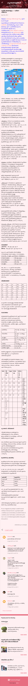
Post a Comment (7, 610)
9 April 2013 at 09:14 (12, 553)
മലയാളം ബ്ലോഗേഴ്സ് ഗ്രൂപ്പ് (14, 18)
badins (17, 683)
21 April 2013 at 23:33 (12, 596)
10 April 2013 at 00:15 (12, 568)
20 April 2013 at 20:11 (12, 587)
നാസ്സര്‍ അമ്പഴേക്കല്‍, (15, 43)
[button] (26, 11)
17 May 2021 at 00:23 (12, 607)
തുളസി (9, 557)
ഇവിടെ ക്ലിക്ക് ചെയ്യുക (16, 30)
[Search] (26, 3)
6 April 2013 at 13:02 (12, 541)
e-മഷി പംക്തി (9, 530)
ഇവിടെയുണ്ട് (17, 32)
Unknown (9, 536)
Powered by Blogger (15, 680)
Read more (24, 634)
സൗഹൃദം (4, 621)
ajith (8, 591)
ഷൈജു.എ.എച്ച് (11, 572)
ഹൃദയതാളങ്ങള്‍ (14, 2)
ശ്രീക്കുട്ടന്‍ (10, 545)
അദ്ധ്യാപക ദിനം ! (7, 660)
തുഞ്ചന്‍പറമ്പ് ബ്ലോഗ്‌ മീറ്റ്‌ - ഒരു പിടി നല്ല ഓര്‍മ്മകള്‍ (11, 640)
